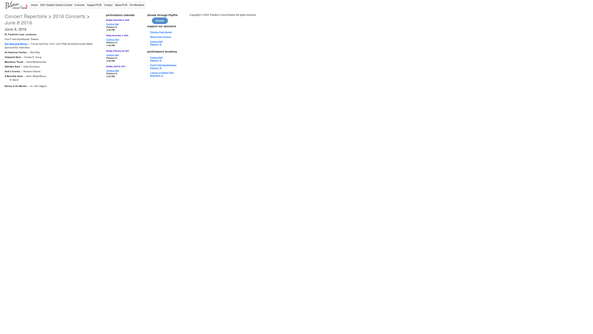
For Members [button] (137, 5)
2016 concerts (69, 15)
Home (34, 5)
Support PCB (94, 5)
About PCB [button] (121, 5)
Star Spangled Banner (16, 43)
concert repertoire (26, 15)
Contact (108, 5)
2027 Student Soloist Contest (56, 5)
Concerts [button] (79, 5)
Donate (160, 20)
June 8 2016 (18, 22)
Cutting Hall (112, 24)
